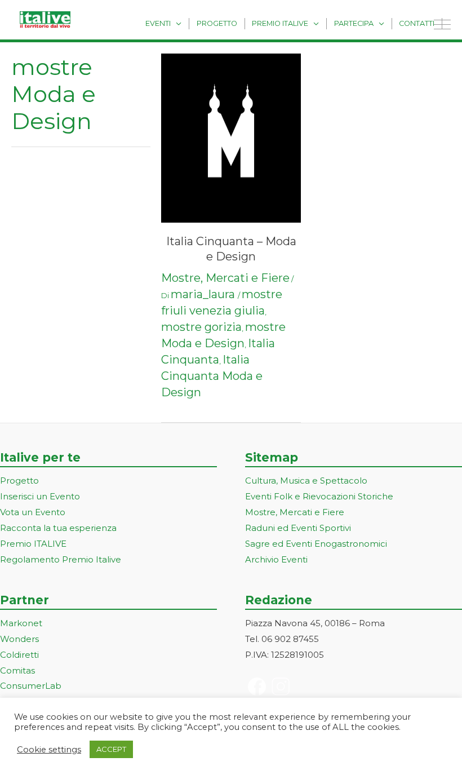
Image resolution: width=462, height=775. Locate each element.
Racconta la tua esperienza (58, 527)
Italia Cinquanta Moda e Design (212, 376)
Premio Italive (280, 23)
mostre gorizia (201, 327)
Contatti (416, 23)
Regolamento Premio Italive (60, 559)
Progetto (217, 23)
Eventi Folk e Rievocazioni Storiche (319, 496)
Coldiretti (19, 654)
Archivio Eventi (276, 559)
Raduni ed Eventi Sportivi (298, 527)
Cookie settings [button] (49, 750)
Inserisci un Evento (40, 496)
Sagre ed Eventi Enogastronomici (316, 543)
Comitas (17, 670)
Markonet (21, 623)
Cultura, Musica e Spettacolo (306, 480)
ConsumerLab (30, 685)
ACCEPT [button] (111, 749)
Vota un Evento (32, 512)
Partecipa (354, 23)
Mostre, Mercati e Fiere (225, 278)
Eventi (158, 23)
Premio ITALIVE (33, 543)
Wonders (19, 639)
